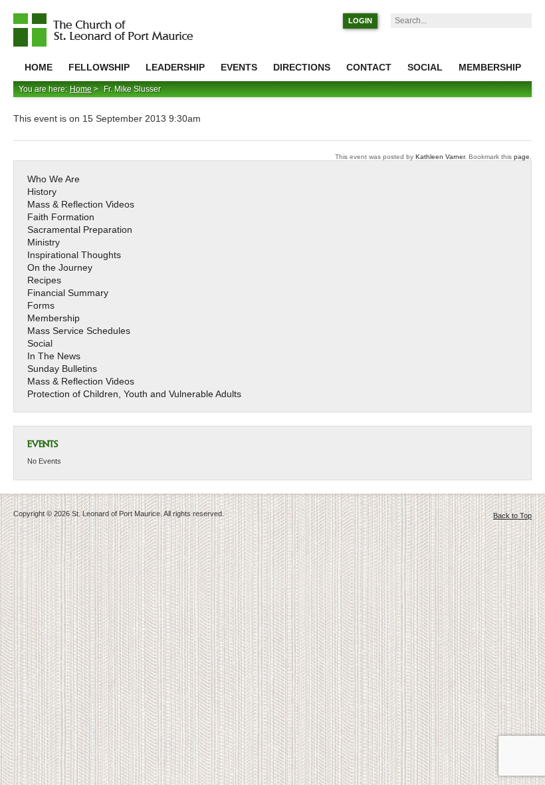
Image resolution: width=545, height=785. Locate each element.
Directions (301, 67)
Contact (368, 67)
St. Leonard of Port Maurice (109, 30)
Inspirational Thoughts (74, 254)
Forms (40, 305)
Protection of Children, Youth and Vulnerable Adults (134, 394)
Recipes (44, 280)
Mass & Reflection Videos (80, 204)
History (41, 191)
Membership (490, 67)
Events (239, 67)
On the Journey (59, 267)
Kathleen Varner (440, 156)
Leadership (175, 67)
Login (360, 21)
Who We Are (53, 179)
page (522, 156)
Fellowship (99, 67)
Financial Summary (67, 292)
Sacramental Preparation (79, 229)
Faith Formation (60, 217)
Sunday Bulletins (62, 368)
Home (39, 67)
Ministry (43, 242)
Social (425, 67)
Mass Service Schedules (78, 330)
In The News (53, 356)
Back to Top (512, 516)
